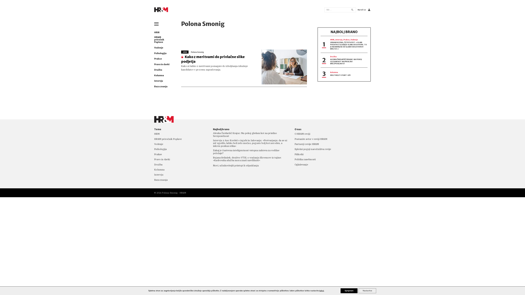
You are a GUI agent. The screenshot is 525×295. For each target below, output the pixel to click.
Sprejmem (349, 290)
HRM (156, 32)
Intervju (158, 81)
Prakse (158, 59)
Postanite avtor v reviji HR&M (311, 139)
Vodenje (158, 48)
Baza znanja (160, 86)
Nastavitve (367, 290)
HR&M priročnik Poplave (159, 40)
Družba (158, 70)
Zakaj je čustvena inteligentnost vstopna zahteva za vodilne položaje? (246, 152)
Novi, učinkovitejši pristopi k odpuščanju (236, 165)
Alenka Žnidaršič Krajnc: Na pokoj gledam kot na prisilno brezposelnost (346, 61)
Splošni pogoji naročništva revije (313, 149)
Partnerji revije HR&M (307, 144)
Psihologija (160, 53)
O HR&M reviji (302, 133)
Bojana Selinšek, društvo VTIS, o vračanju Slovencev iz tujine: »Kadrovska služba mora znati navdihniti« (247, 159)
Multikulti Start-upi (340, 75)
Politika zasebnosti (305, 159)
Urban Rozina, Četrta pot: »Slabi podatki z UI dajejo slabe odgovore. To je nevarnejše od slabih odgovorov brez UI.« (348, 45)
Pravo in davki (162, 64)
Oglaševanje (301, 164)
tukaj (321, 291)
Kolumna (159, 75)
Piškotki (299, 154)
